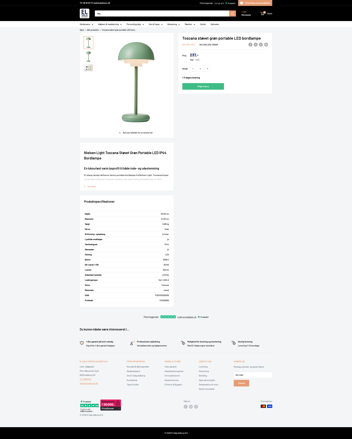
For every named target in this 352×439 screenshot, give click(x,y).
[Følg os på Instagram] (191, 406)
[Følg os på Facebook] (186, 406)
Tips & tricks (133, 384)
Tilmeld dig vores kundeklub (257, 3)
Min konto (246, 14)
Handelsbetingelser (174, 371)
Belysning (172, 24)
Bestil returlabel (207, 389)
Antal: (185, 68)
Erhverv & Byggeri (173, 384)
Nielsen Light (188, 44)
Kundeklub (132, 380)
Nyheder (215, 24)
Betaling (203, 375)
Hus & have (154, 24)
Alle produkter (93, 30)
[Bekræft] (232, 13)
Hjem (82, 30)
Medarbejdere (133, 371)
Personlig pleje (134, 24)
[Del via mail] (266, 44)
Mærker (188, 24)
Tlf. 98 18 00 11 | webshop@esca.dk (95, 3)
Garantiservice (172, 380)
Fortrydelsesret (172, 375)
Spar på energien (207, 380)
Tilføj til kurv (203, 86)
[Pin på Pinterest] (256, 44)
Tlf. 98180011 (85, 379)
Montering (204, 371)
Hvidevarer (85, 24)
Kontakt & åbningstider (138, 366)
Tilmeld (241, 383)
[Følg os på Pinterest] (196, 406)
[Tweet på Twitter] (261, 44)
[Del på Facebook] (250, 44)
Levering (203, 366)
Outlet (203, 24)
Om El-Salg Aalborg (136, 375)
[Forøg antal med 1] (207, 69)
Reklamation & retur (208, 384)
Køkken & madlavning (108, 24)
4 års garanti (171, 366)
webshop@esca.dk (89, 383)
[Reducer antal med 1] (193, 69)
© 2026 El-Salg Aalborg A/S (176, 433)
